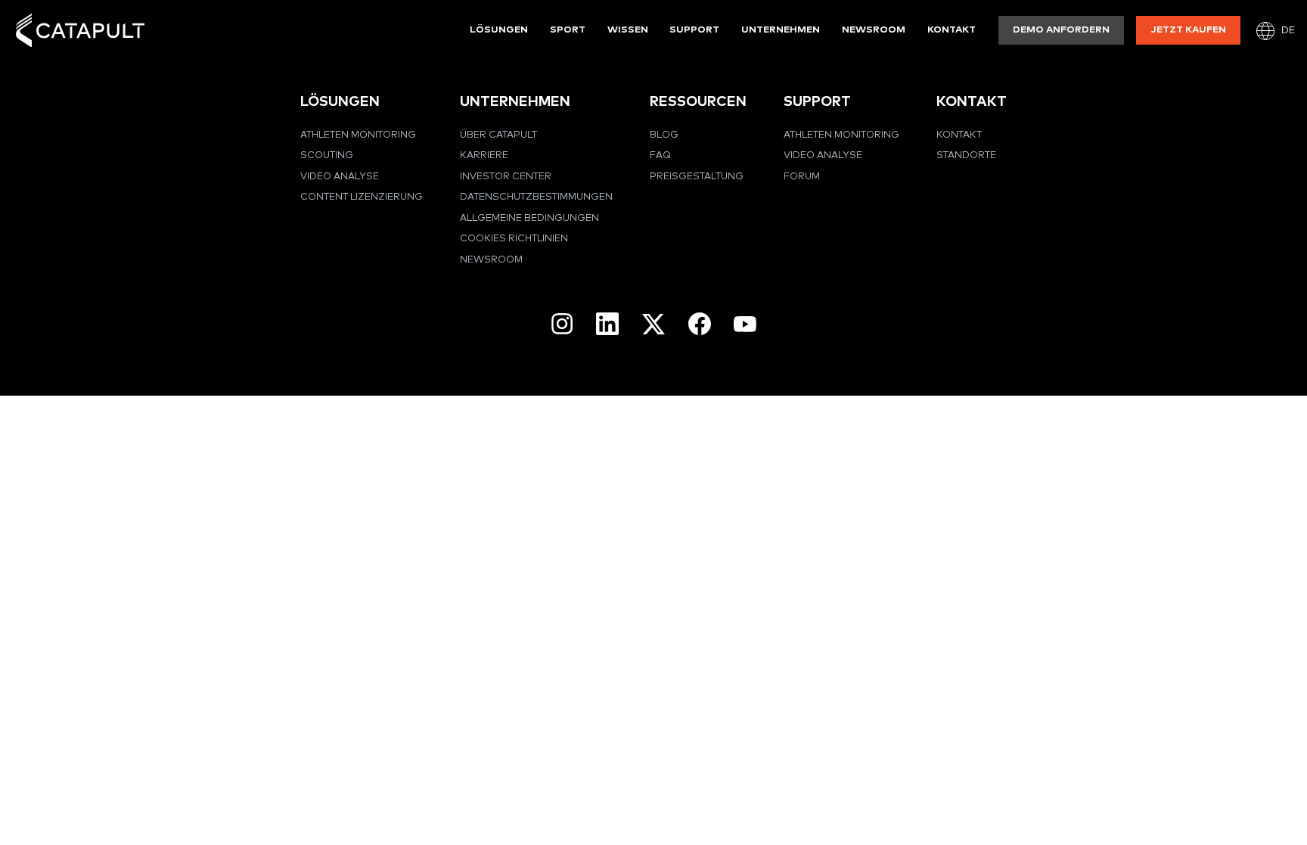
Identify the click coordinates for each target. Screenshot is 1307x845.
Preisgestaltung (697, 177)
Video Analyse (339, 177)
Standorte (966, 155)
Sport (567, 30)
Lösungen (499, 30)
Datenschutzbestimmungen (536, 197)
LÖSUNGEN (340, 102)
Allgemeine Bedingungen (529, 218)
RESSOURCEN (698, 102)
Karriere (484, 155)
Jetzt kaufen (1188, 30)
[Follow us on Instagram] (562, 323)
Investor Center (505, 177)
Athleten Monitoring (358, 135)
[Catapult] (80, 31)
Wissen (627, 30)
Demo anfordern (1061, 30)
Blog (664, 135)
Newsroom (873, 30)
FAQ (660, 155)
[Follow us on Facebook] (699, 323)
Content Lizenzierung (361, 197)
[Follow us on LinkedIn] (607, 323)
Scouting (326, 155)
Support (694, 30)
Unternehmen (780, 30)
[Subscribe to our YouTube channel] (745, 324)
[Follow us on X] (653, 324)
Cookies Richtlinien (514, 239)
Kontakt (951, 30)
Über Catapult (498, 135)
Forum (802, 177)
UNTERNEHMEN (515, 102)
